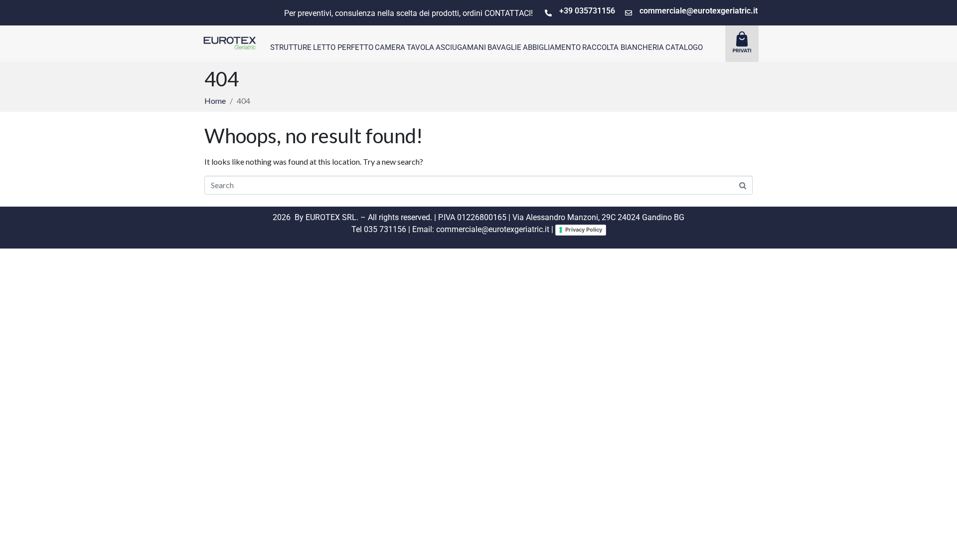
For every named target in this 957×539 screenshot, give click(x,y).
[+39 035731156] (548, 12)
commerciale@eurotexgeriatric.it (698, 10)
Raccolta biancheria (623, 47)
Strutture (291, 47)
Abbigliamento (552, 47)
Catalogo (684, 47)
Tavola (420, 47)
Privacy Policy (583, 229)
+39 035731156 (587, 10)
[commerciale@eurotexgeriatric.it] (628, 12)
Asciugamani (461, 47)
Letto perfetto (343, 47)
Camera (390, 47)
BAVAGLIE (504, 47)
